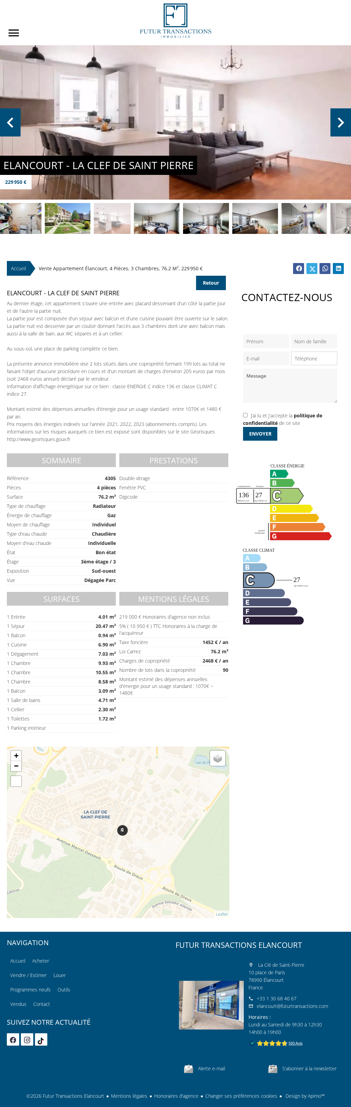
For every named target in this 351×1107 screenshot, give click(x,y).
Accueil (175, 20)
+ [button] (16, 755)
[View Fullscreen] (16, 781)
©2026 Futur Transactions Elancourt (65, 1096)
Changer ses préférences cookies (241, 1096)
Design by (304, 1096)
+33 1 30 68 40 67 (276, 998)
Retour (211, 282)
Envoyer (260, 433)
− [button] (16, 766)
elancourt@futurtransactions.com (292, 1006)
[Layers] (217, 758)
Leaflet (222, 914)
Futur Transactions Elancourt (239, 945)
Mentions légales (129, 1096)
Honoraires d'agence (176, 1096)
